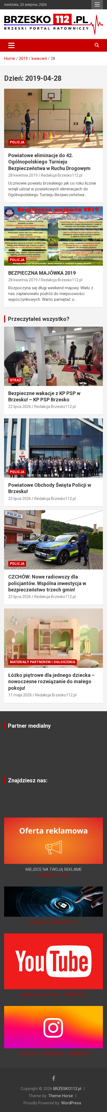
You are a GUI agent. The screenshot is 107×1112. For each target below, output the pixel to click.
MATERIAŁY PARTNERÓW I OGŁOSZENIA (42, 662)
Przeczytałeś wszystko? (38, 319)
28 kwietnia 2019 (23, 175)
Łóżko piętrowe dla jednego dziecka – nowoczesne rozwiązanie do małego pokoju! (51, 681)
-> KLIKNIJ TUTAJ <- (53, 875)
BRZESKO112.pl (67, 1088)
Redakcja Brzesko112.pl (61, 175)
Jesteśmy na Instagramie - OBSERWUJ (53, 1053)
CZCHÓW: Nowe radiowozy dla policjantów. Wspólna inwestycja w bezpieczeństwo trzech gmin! (47, 583)
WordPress (71, 1102)
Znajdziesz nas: (27, 780)
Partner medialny (29, 725)
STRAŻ (15, 380)
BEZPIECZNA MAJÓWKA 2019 (42, 273)
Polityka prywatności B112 (53, 922)
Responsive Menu (97, 4)
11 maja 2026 (20, 695)
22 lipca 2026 (19, 406)
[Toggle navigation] (11, 45)
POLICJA (17, 142)
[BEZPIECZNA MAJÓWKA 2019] (53, 236)
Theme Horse (60, 1095)
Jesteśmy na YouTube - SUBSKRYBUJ (53, 994)
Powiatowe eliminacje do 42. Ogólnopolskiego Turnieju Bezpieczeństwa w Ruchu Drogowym (49, 161)
